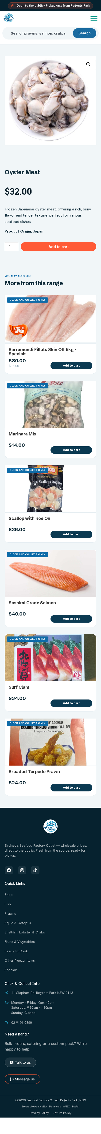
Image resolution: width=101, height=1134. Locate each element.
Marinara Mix (22, 434)
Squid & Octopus (18, 923)
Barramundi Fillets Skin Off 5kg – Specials (43, 351)
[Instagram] (22, 870)
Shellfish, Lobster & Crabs (25, 932)
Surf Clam (19, 687)
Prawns (10, 913)
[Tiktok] (35, 870)
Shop (9, 894)
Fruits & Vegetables (20, 941)
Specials (11, 970)
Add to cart (58, 246)
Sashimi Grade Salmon (32, 602)
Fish (8, 904)
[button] (88, 64)
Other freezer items (20, 960)
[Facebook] (9, 870)
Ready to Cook (16, 951)
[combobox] (39, 33)
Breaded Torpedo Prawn (34, 771)
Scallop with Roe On (29, 518)
